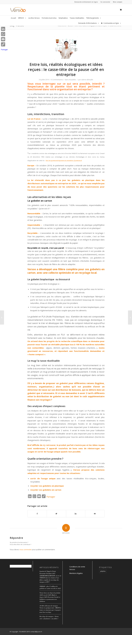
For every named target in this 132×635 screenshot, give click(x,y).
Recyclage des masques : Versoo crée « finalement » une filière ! (49, 617)
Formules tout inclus (49, 18)
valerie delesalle (87, 80)
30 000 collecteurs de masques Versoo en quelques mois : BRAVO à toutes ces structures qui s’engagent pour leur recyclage (50, 609)
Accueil (13, 18)
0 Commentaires (57, 80)
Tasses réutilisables (77, 18)
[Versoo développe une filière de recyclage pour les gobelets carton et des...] (2, 317)
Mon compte (117, 2)
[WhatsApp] (4, 34)
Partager (51, 496)
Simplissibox (63, 18)
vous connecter (25, 549)
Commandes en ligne (111, 23)
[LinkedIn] (4, 28)
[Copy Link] (4, 44)
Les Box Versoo (34, 18)
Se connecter (105, 2)
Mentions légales (76, 573)
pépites (102, 571)
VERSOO (21, 18)
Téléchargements (92, 18)
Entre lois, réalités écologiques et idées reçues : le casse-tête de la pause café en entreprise (66, 69)
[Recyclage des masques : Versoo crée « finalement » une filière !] (130, 317)
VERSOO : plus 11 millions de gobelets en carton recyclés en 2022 (50, 587)
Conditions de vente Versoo (77, 568)
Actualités (72, 80)
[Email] (4, 39)
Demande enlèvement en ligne (86, 2)
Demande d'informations (87, 23)
